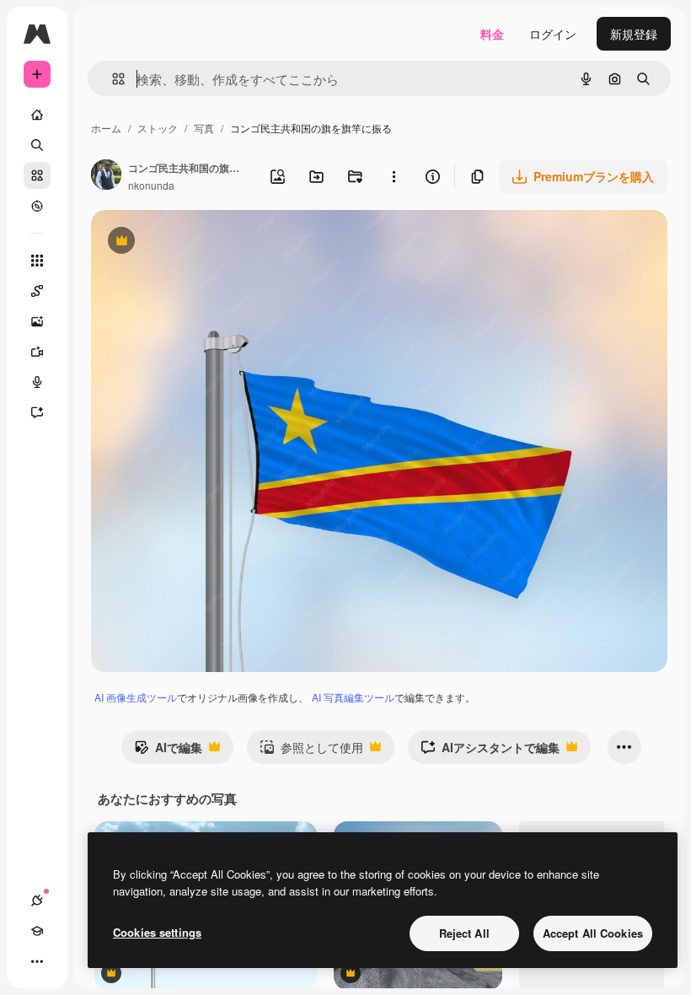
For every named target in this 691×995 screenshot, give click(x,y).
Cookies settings (157, 932)
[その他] (37, 961)
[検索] (37, 145)
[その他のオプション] (393, 176)
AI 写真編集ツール (353, 697)
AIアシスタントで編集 (490, 751)
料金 (492, 33)
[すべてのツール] (37, 260)
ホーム (106, 128)
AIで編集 (168, 751)
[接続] (37, 900)
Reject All (464, 933)
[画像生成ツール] (37, 321)
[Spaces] (37, 290)
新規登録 (633, 33)
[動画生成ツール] (37, 351)
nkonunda (151, 185)
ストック (157, 128)
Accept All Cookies (593, 933)
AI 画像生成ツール (135, 697)
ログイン (552, 33)
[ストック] (37, 175)
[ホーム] (37, 114)
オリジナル (206, 242)
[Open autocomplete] (111, 79)
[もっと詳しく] (37, 205)
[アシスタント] (37, 412)
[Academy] (37, 930)
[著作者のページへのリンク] (106, 176)
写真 (204, 128)
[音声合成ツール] (37, 381)
